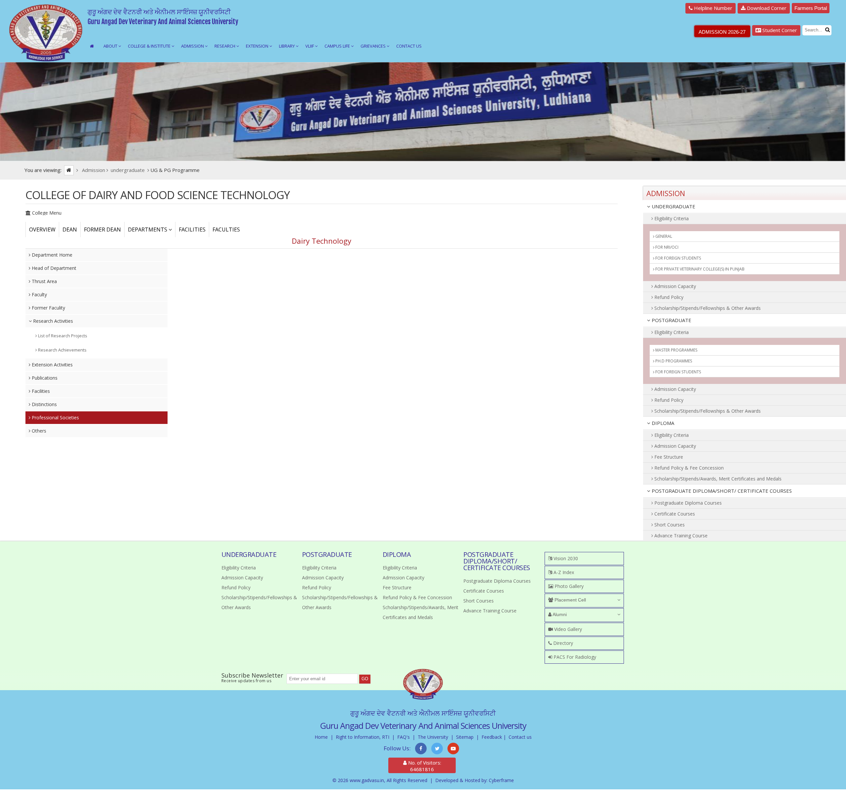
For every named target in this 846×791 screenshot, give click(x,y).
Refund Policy (668, 297)
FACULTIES (226, 229)
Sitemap (465, 737)
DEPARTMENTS (148, 229)
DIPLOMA (662, 423)
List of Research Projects (62, 336)
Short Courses (669, 524)
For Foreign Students (677, 258)
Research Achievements (62, 350)
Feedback (491, 737)
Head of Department (53, 268)
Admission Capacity (674, 286)
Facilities (40, 391)
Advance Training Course (680, 535)
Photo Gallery (568, 586)
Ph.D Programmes (673, 361)
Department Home (51, 255)
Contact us (520, 737)
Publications (44, 378)
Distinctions (43, 404)
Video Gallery (567, 629)
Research (225, 46)
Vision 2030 (565, 558)
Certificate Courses (674, 514)
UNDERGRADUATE (672, 206)
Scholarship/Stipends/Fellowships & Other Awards (707, 308)
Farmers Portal (810, 8)
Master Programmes (675, 350)
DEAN (69, 229)
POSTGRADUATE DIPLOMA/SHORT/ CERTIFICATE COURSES (721, 490)
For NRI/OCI (666, 247)
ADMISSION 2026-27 (722, 32)
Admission (193, 46)
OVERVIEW (42, 229)
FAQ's (403, 737)
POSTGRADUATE (670, 320)
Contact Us (409, 46)
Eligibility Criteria (671, 218)
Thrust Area (43, 281)
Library (287, 46)
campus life (338, 46)
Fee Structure (668, 457)
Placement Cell (569, 600)
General (663, 236)
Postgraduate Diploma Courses (687, 503)
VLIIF (310, 46)
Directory (562, 643)
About (110, 46)
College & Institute (150, 46)
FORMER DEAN (102, 229)
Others (38, 431)
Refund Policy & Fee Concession (688, 468)
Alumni (559, 614)
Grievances (374, 46)
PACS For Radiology (574, 657)
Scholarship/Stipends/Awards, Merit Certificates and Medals (717, 479)
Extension (257, 46)
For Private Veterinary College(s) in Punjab (699, 269)
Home (321, 737)
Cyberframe (501, 780)
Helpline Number (712, 8)
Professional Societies (54, 417)
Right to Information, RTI (362, 737)
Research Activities (52, 321)
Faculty (38, 294)
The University (433, 737)
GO (365, 678)
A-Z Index (563, 572)
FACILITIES (192, 229)
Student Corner (779, 30)
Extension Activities (51, 364)
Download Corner (766, 8)
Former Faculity (47, 308)
